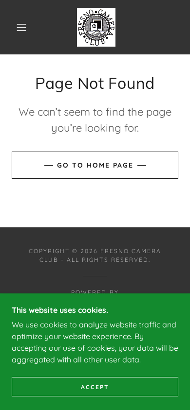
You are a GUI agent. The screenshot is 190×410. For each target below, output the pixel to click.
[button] (21, 27)
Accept (95, 387)
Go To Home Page (95, 165)
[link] (96, 27)
